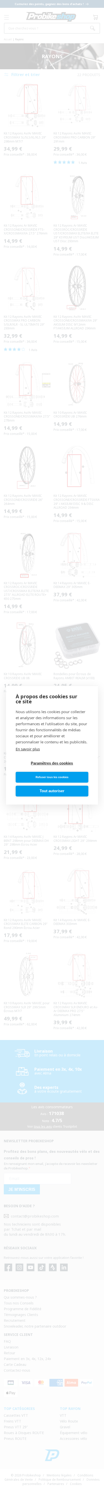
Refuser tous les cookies (52, 777)
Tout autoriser (52, 791)
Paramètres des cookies (52, 763)
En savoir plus (28, 748)
